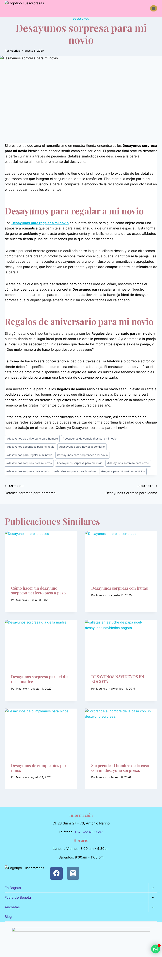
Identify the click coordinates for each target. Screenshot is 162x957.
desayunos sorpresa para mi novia (29, 463)
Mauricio (15, 50)
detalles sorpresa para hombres (75, 471)
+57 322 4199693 (88, 832)
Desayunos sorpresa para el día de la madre (40, 679)
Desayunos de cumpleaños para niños (40, 768)
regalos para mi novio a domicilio (123, 471)
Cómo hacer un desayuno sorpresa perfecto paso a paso (38, 590)
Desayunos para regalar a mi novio (40, 223)
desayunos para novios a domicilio (82, 446)
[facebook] (56, 873)
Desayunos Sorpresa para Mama (131, 489)
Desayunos (81, 18)
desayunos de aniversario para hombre (32, 438)
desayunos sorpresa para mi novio (79, 463)
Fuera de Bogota (18, 897)
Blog (8, 917)
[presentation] (41, 555)
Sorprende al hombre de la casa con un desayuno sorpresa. (120, 768)
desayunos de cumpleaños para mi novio (90, 438)
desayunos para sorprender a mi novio (82, 455)
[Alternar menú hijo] (153, 888)
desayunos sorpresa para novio (128, 463)
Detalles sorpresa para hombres (30, 489)
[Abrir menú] (153, 8)
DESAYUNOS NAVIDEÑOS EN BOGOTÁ (117, 679)
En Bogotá (13, 888)
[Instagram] (73, 873)
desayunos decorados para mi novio (30, 446)
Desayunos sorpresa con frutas (119, 588)
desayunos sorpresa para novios (28, 471)
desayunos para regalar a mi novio (29, 455)
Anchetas (12, 907)
